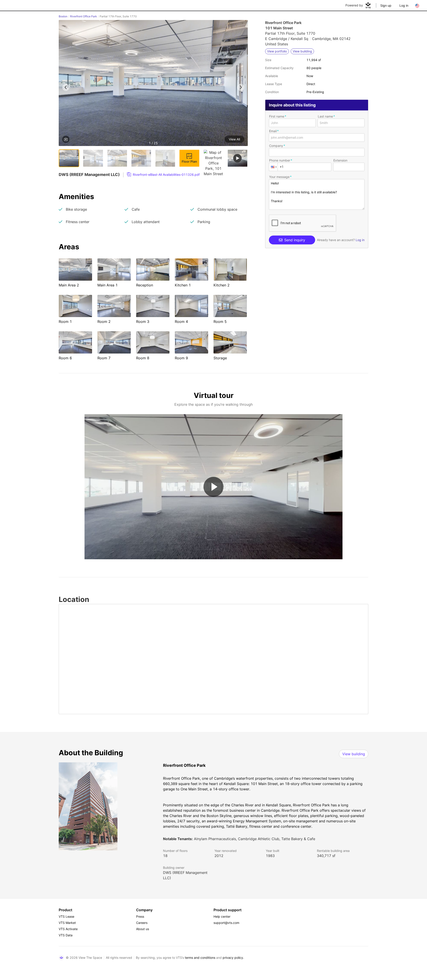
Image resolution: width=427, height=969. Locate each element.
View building (353, 754)
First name (276, 116)
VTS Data (66, 935)
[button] (153, 84)
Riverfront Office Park (83, 16)
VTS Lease (66, 916)
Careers (141, 923)
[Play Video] (213, 487)
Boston (63, 16)
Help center (222, 916)
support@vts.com (226, 923)
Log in (403, 5)
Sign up (385, 5)
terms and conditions (200, 957)
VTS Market (67, 923)
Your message (279, 177)
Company (276, 146)
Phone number (279, 160)
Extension (340, 160)
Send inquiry (294, 240)
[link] (163, 174)
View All (234, 139)
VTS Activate (68, 929)
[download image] (65, 139)
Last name (325, 116)
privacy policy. (233, 957)
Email (273, 131)
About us (142, 929)
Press (140, 916)
